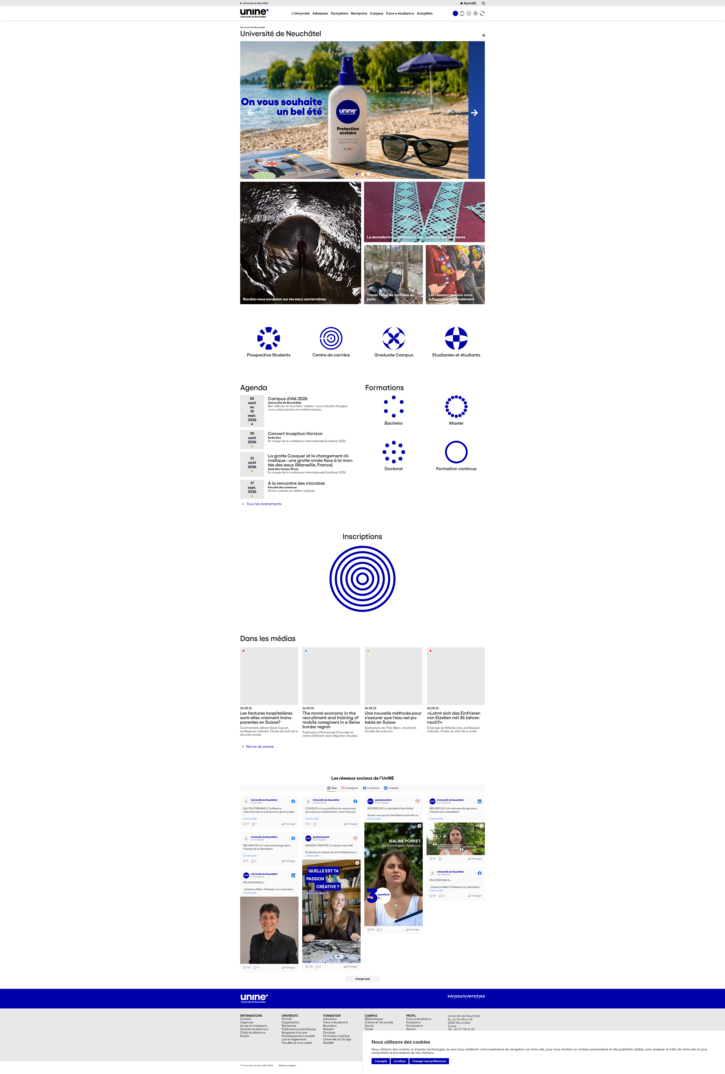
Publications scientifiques (299, 1029)
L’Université (301, 13)
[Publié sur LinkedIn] (479, 801)
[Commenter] (313, 824)
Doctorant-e (414, 1025)
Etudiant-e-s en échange (361, 572)
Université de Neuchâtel (255, 3)
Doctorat (329, 1032)
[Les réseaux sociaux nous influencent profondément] (455, 274)
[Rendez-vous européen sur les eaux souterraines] (300, 243)
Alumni (410, 1029)
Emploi (244, 1036)
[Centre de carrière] (331, 340)
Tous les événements (264, 504)
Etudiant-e (413, 1022)
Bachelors (330, 1025)
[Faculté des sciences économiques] (481, 13)
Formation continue (336, 1036)
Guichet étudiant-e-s (254, 1029)
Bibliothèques (374, 1019)
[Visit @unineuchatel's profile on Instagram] (370, 801)
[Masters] (456, 408)
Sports (369, 1025)
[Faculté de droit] (474, 13)
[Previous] (250, 112)
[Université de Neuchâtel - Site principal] (254, 998)
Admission (320, 13)
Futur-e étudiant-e (400, 13)
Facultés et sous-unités (297, 1042)
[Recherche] (483, 3)
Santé (369, 1029)
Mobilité (328, 1042)
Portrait (287, 1019)
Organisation (290, 1022)
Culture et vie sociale (379, 1022)
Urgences (246, 1022)
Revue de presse (260, 746)
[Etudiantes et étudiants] (456, 340)
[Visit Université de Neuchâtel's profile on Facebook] (246, 801)
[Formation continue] (456, 453)
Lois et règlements (294, 1039)
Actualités (425, 13)
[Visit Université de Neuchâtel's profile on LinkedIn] (433, 801)
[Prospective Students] (268, 340)
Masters (328, 1029)
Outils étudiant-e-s (252, 1032)
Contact (245, 1019)
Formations (339, 13)
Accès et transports (253, 1025)
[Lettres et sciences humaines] (461, 13)
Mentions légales (287, 1065)
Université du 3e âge (337, 1039)
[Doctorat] (393, 453)
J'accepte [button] (381, 1061)
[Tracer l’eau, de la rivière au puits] (393, 274)
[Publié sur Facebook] (293, 801)
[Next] (474, 112)
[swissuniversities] (466, 996)
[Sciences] (468, 13)
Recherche (359, 13)
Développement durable (298, 1036)
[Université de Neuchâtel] (254, 13)
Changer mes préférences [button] (429, 1061)
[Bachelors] (393, 408)
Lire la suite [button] (250, 818)
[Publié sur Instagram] (417, 801)
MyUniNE (470, 3)
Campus (376, 13)
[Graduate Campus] (393, 340)
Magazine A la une (294, 1032)
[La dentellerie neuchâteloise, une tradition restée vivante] (424, 212)
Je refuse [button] (400, 1061)
